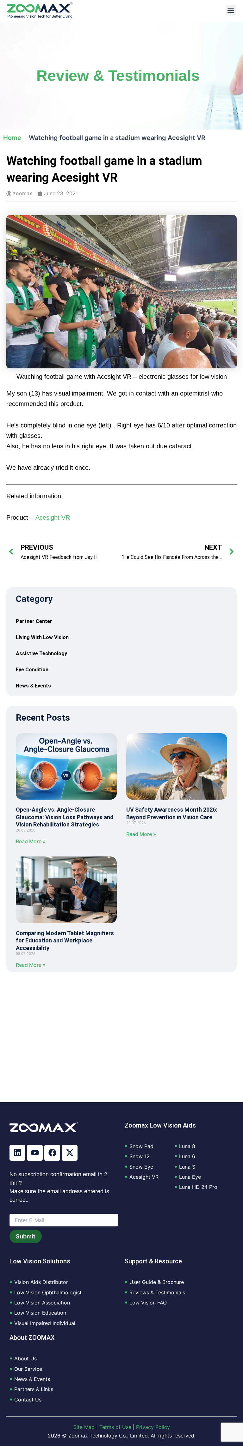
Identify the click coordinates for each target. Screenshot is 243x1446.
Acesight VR (52, 517)
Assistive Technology (41, 653)
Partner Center (34, 621)
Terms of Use (115, 1427)
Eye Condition (32, 670)
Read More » (31, 841)
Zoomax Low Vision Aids (160, 1125)
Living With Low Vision (42, 637)
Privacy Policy (153, 1427)
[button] (231, 10)
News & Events (33, 686)
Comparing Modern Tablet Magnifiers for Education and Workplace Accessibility (65, 940)
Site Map (84, 1427)
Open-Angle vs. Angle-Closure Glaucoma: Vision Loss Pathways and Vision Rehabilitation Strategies (65, 817)
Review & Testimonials (118, 75)
